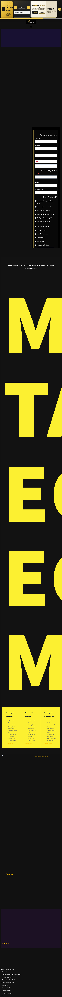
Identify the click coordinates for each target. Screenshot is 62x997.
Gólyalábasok (5, 985)
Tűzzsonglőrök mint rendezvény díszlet (11, 974)
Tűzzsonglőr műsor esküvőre (9, 980)
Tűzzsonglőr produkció (7, 972)
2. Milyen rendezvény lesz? (19, 10)
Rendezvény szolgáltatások (7, 982)
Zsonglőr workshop (6, 990)
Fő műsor (35, 12)
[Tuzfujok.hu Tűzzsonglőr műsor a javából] (31, 22)
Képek (2, 996)
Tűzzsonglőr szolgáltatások (7, 969)
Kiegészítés (42, 12)
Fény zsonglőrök (6, 988)
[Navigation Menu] (31, 27)
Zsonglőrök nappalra (7, 993)
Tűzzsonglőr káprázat (7, 977)
